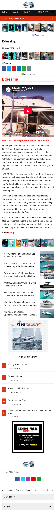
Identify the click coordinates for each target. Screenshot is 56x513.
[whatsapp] (39, 479)
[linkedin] (14, 68)
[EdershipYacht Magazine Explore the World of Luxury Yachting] (28, 5)
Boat (13, 35)
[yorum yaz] (29, 68)
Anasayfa (6, 35)
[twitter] (9, 68)
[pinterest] (19, 68)
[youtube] (33, 479)
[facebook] (4, 68)
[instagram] (28, 479)
